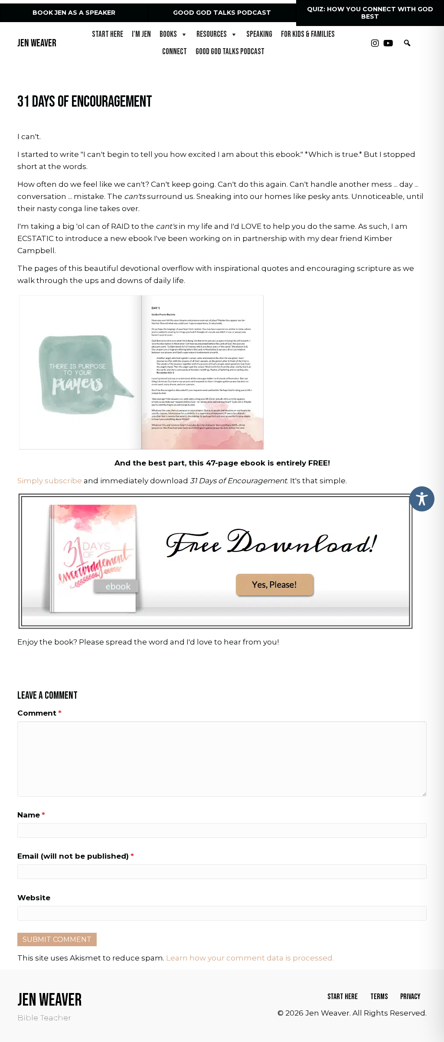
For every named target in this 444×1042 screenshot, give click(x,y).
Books (168, 34)
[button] (375, 43)
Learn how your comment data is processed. (250, 958)
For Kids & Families (308, 34)
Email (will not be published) (75, 856)
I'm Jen (141, 34)
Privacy (410, 996)
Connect (174, 52)
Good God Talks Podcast (230, 52)
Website (33, 897)
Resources (211, 34)
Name (31, 815)
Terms (379, 996)
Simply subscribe (49, 480)
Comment (39, 713)
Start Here (107, 34)
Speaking (259, 34)
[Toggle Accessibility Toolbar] (421, 498)
